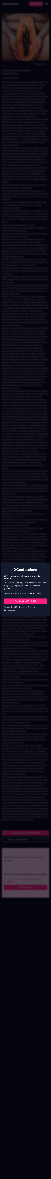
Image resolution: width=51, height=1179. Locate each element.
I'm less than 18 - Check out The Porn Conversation (19, 608)
